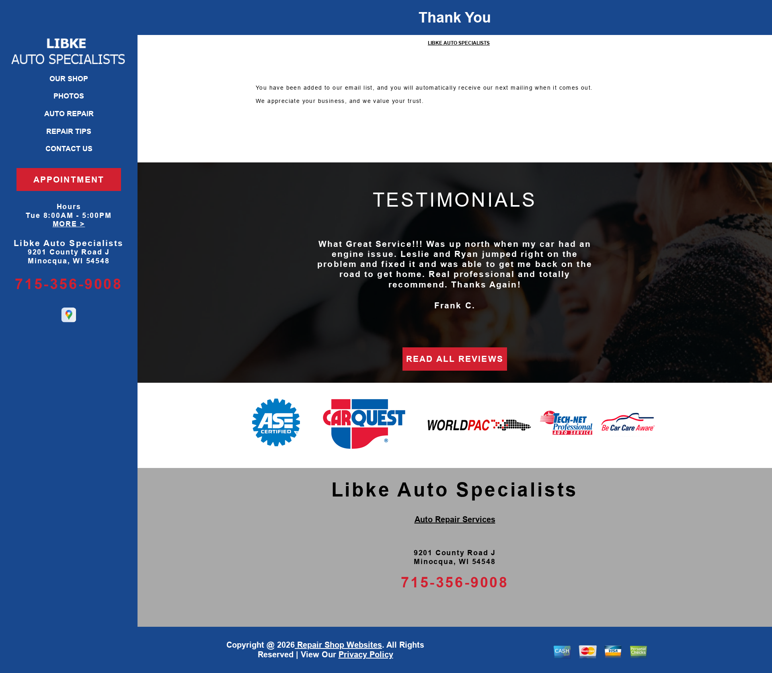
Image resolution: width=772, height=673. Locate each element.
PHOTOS (68, 96)
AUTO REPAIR (69, 114)
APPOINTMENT (68, 179)
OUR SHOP (68, 79)
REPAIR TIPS (68, 131)
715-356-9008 (68, 284)
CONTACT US (68, 149)
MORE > (69, 224)
